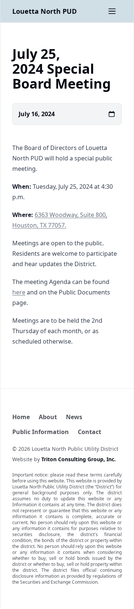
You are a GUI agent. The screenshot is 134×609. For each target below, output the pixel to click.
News (74, 417)
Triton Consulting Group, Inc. (78, 459)
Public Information (40, 432)
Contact (89, 432)
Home (21, 417)
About (48, 417)
